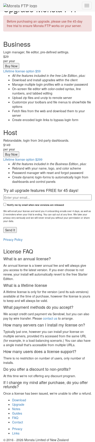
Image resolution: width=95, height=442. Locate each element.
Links (15, 433)
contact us (50, 318)
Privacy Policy (13, 239)
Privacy (17, 429)
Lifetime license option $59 (22, 71)
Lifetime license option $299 (22, 159)
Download (19, 400)
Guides (17, 413)
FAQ (15, 417)
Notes (16, 409)
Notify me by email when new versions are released (35, 205)
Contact (17, 422)
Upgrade (18, 404)
